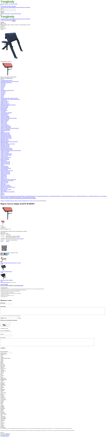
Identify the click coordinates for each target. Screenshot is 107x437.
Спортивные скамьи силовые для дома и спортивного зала (17, 200)
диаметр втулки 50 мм (5, 163)
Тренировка (27, 7)
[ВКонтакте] (1, 254)
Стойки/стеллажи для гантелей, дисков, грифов (10, 150)
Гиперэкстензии (3, 121)
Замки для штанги (4, 181)
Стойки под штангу (4, 101)
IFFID (18, 285)
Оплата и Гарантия (9, 7)
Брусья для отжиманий (5, 129)
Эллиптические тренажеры (6, 112)
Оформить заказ (9, 78)
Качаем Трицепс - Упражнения (20, 197)
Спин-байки (3, 111)
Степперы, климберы (5, 117)
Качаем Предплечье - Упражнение (74, 196)
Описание (2, 282)
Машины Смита (3, 102)
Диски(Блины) (3, 175)
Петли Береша (3, 190)
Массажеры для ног (4, 140)
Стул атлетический (4, 124)
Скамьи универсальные (5, 126)
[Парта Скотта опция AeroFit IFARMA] (7, 220)
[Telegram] (8, 254)
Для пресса (2, 85)
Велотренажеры (3, 108)
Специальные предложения (6, 80)
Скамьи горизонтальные (5, 127)
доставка (19, 13)
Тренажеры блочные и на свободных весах (9, 81)
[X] (4, 254)
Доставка (2, 7)
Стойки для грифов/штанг (6, 154)
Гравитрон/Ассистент (5, 130)
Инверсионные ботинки (5, 134)
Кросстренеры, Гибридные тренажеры (8, 118)
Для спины (2, 84)
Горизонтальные (3, 110)
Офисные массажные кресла (6, 149)
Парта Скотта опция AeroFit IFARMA (38, 200)
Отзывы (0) (7, 282)
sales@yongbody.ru (12, 6)
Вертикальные (3, 109)
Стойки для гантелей (4, 151)
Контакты (23, 7)
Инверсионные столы (5, 133)
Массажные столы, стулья (5, 138)
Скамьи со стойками (4, 103)
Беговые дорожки (4, 107)
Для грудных (3, 83)
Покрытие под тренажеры (6, 186)
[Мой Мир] (6, 254)
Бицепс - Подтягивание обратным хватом (9, 196)
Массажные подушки (5, 144)
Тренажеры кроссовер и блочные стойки (9, 98)
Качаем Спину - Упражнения (100, 196)
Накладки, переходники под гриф (7, 187)
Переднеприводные (4, 113)
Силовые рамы (3, 100)
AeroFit (7, 241)
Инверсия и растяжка (5, 132)
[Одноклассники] (3, 254)
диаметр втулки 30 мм (5, 162)
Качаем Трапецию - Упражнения (7, 197)
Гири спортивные (4, 169)
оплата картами (13, 13)
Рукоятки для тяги (4, 182)
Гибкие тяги (3, 183)
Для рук (2, 88)
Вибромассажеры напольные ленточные (9, 141)
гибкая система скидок (5, 13)
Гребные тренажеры (4, 115)
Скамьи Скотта (3, 122)
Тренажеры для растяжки (5, 136)
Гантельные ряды (4, 166)
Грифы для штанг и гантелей (6, 170)
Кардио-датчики (3, 188)
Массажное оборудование (5, 137)
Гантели (2, 164)
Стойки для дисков (4, 152)
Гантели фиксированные (5, 168)
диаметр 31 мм (3, 177)
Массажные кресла (4, 139)
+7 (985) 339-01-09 (4, 6)
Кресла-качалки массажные (6, 148)
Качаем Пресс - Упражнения (88, 196)
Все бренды (2, 427)
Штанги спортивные (4, 159)
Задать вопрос (13, 282)
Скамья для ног (3, 123)
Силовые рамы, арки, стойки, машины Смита (10, 99)
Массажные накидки (4, 146)
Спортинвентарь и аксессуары (6, 180)
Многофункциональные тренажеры (8, 104)
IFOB (22, 285)
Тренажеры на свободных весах (7, 90)
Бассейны (2, 193)
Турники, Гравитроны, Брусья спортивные (9, 128)
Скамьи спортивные (4, 119)
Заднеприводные (4, 114)
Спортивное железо (4, 158)
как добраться (20, 238)
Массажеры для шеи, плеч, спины (7, 143)
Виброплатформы (4, 142)
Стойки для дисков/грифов (6, 153)
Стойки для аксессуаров (5, 157)
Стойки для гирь (4, 156)
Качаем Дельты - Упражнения (49, 196)
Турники (2, 131)
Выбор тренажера (16, 7)
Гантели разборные (4, 167)
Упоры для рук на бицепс (5, 189)
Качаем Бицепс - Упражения (24, 196)
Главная (2, 200)
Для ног (2, 89)
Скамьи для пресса (4, 120)
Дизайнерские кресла (5, 147)
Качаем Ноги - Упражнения (61, 196)
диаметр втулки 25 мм (5, 161)
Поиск (14, 21)
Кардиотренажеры (4, 105)
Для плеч (2, 87)
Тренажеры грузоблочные (5, 82)
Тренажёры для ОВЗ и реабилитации (8, 179)
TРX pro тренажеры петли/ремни (7, 191)
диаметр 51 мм (3, 178)
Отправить (3, 348)
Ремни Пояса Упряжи (5, 185)
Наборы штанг (3, 160)
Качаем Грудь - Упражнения (36, 196)
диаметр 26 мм (3, 176)
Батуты (2, 192)
